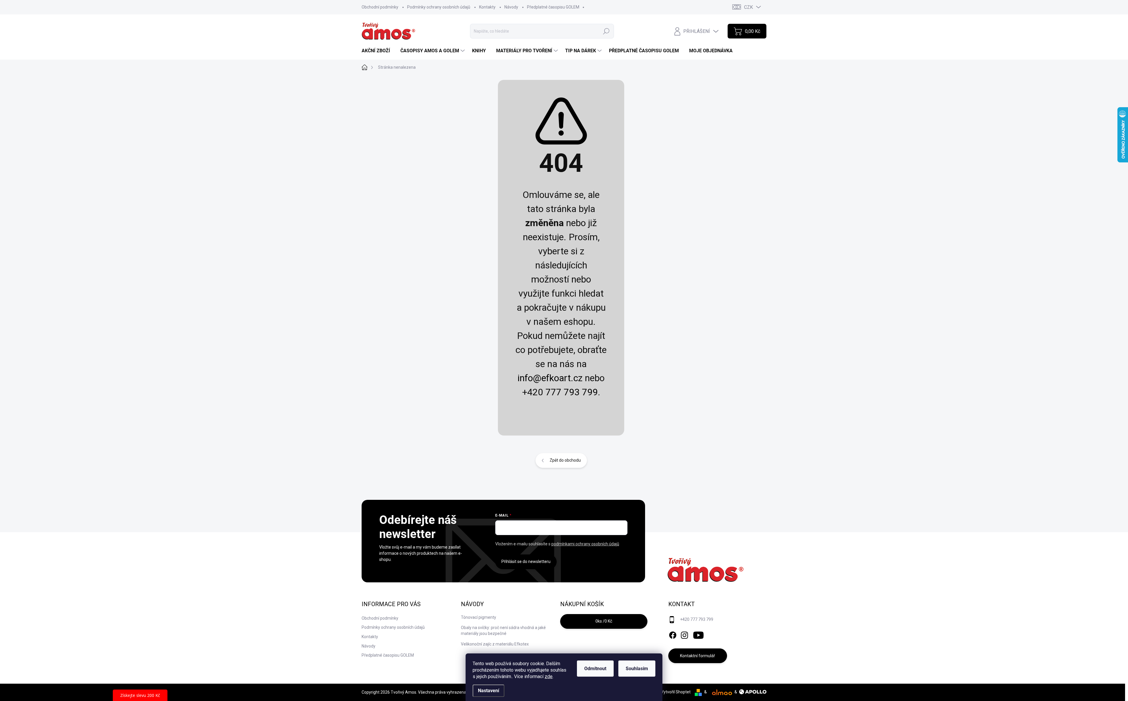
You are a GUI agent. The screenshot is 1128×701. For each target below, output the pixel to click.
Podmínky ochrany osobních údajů (438, 7)
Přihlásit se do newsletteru (525, 561)
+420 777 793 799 (696, 619)
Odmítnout (595, 668)
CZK (748, 7)
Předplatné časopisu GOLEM (553, 7)
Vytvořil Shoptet (676, 692)
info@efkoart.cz (550, 378)
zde (549, 676)
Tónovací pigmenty (478, 617)
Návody (511, 7)
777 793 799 (571, 392)
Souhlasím (637, 668)
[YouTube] (698, 634)
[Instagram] (684, 634)
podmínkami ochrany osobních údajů (585, 544)
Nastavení (488, 690)
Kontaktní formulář (697, 655)
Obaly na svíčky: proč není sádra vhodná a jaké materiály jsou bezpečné (503, 630)
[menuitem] (378, 51)
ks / (603, 621)
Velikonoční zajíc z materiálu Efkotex (495, 644)
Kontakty (487, 7)
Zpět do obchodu (565, 460)
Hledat (606, 31)
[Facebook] (672, 634)
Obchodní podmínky (380, 7)
